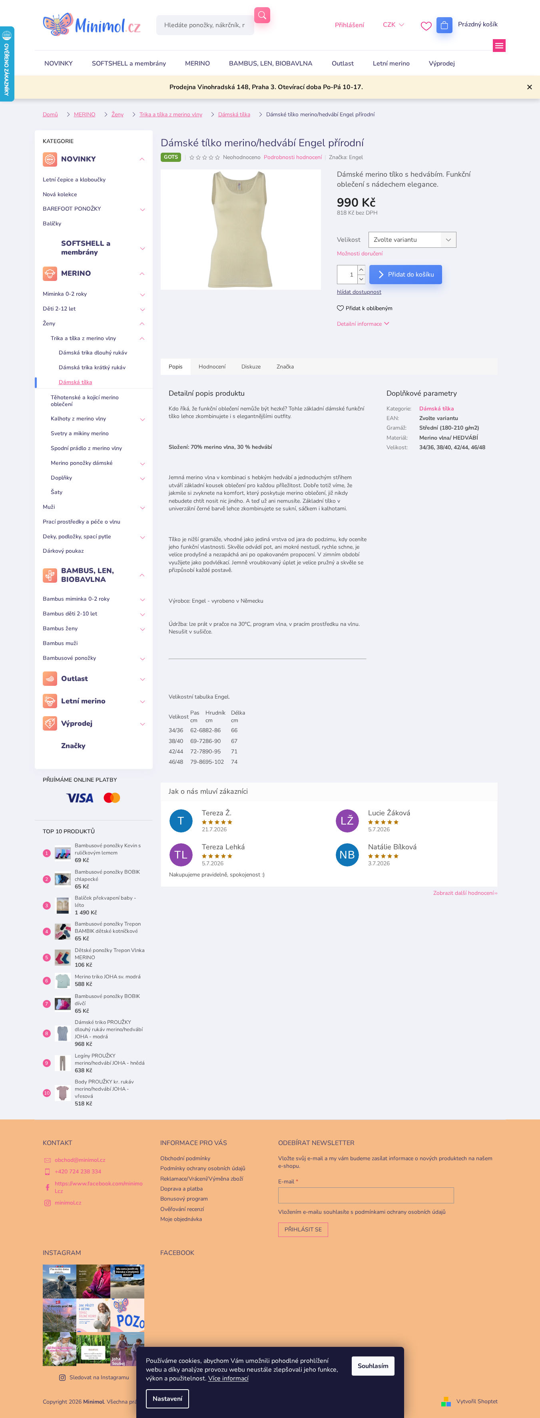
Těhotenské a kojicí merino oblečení (85, 401)
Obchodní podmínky (185, 1158)
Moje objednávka (181, 1219)
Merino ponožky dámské (82, 463)
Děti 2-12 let (59, 309)
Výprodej (76, 723)
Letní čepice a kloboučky (74, 179)
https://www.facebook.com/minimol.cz (99, 1187)
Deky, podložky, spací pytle (77, 536)
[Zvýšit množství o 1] (361, 270)
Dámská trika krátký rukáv (92, 367)
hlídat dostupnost (359, 292)
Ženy (49, 323)
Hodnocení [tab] (212, 366)
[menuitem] (58, 63)
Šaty (56, 492)
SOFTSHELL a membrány (85, 248)
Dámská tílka (75, 382)
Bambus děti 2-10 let (70, 613)
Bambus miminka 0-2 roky (76, 599)
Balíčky (52, 223)
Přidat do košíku (411, 274)
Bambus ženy (60, 628)
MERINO (76, 273)
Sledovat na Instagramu (99, 1377)
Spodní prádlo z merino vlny (86, 448)
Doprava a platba (181, 1189)
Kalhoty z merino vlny (78, 418)
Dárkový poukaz (63, 551)
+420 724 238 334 (78, 1171)
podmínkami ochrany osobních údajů (400, 1212)
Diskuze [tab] (251, 366)
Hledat (262, 15)
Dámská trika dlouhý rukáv (93, 352)
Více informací (228, 1378)
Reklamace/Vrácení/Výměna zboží (201, 1179)
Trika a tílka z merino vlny (83, 338)
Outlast (74, 678)
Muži (49, 507)
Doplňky (61, 478)
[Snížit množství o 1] (361, 279)
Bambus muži (60, 643)
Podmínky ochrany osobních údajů (202, 1168)
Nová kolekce (60, 194)
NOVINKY (78, 159)
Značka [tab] (285, 366)
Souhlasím (373, 1366)
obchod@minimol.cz (80, 1160)
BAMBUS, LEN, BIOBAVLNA (87, 575)
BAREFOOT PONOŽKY (72, 209)
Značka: (346, 157)
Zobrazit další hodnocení (463, 893)
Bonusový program (184, 1199)
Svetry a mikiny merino (80, 433)
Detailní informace (359, 324)
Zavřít (378, 347)
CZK (389, 24)
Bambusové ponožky (69, 658)
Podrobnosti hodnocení (293, 157)
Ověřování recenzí (182, 1209)
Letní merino (83, 701)
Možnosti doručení (360, 253)
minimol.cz (68, 1203)
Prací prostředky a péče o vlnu (81, 522)
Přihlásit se (303, 1229)
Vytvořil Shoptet (477, 1401)
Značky (73, 746)
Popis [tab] (176, 366)
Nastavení (167, 1398)
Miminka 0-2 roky (65, 294)
